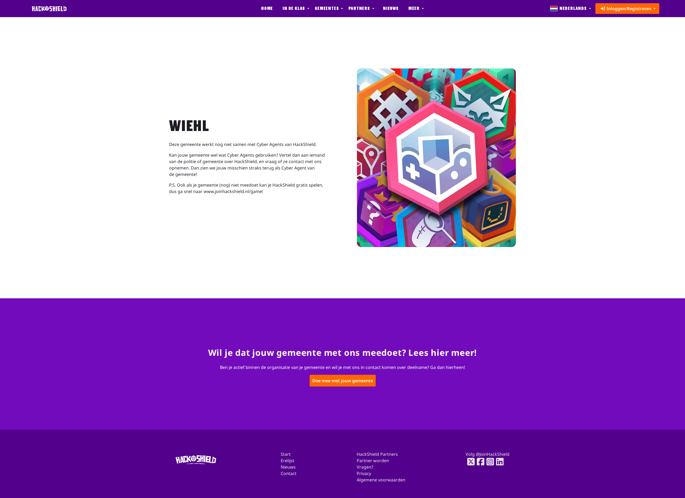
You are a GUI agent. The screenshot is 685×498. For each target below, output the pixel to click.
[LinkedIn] (498, 461)
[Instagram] (488, 461)
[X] (469, 461)
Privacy (364, 473)
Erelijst (287, 461)
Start (286, 454)
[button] (295, 8)
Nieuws (391, 8)
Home (267, 8)
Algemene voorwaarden (381, 480)
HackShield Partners (377, 454)
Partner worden (373, 461)
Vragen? (365, 467)
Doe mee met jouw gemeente (342, 381)
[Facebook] (479, 461)
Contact (288, 473)
